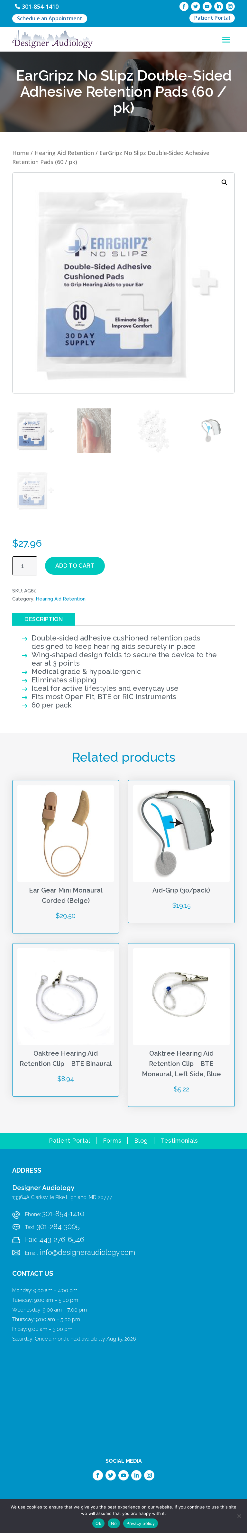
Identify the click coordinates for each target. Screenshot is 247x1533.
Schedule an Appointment (49, 18)
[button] (224, 182)
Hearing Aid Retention (64, 153)
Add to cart (75, 565)
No (114, 1523)
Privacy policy (140, 1523)
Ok (98, 1523)
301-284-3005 (58, 1226)
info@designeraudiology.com (87, 1252)
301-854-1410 (40, 6)
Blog (141, 1141)
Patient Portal (212, 17)
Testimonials (179, 1141)
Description (43, 619)
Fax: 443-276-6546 (54, 1239)
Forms (112, 1141)
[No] (239, 1516)
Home (20, 153)
